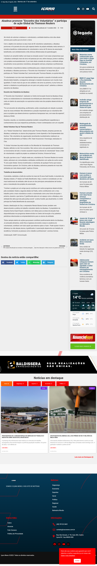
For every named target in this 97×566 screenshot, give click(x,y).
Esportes (55, 492)
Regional (55, 503)
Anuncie (10, 526)
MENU (15, 11)
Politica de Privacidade (15, 534)
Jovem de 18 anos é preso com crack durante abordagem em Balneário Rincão (87, 222)
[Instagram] (83, 9)
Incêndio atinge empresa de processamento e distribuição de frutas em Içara (86, 103)
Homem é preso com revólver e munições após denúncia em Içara (87, 176)
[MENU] (15, 8)
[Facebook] (78, 9)
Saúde (54, 507)
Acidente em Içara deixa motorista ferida (86, 242)
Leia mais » (5, 447)
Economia (55, 489)
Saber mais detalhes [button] (68, 555)
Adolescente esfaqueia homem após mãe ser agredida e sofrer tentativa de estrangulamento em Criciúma (86, 265)
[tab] (6, 383)
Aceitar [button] (77, 561)
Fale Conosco (12, 530)
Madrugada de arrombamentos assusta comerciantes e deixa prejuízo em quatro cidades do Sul (86, 129)
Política (54, 499)
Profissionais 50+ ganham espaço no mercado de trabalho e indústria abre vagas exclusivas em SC (23, 436)
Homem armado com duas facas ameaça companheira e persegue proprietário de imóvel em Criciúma (87, 198)
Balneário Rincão (58, 510)
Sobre (9, 523)
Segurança (56, 485)
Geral (14, 28)
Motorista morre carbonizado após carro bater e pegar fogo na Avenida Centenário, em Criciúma (87, 59)
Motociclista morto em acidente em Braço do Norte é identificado (87, 156)
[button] (93, 8)
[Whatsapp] (68, 544)
